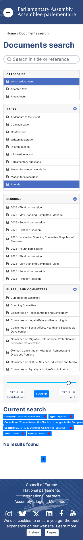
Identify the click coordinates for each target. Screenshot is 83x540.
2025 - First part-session (26, 278)
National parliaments (41, 490)
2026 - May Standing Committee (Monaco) (37, 215)
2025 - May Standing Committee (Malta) (35, 263)
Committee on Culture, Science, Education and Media (44, 362)
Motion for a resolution (25, 177)
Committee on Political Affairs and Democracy (39, 312)
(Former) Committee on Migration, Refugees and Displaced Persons (40, 352)
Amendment (18, 96)
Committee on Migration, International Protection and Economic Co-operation (43, 341)
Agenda (15, 184)
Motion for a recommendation (29, 169)
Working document (22, 81)
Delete (44, 416)
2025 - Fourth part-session (27, 248)
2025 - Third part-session (26, 256)
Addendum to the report (25, 117)
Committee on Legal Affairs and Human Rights (39, 320)
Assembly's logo (28, 501)
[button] (75, 109)
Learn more (66, 526)
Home (11, 33)
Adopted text (19, 89)
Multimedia (59, 501)
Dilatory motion (20, 146)
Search (41, 394)
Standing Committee (23, 305)
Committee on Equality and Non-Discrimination (40, 369)
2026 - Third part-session (26, 207)
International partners (41, 496)
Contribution (18, 132)
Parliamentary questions (26, 162)
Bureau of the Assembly (25, 297)
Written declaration (22, 139)
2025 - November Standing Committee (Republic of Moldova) (42, 239)
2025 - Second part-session (28, 271)
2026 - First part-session (26, 230)
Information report (22, 154)
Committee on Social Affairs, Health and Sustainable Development (43, 329)
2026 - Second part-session (28, 222)
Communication (20, 124)
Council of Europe (41, 485)
